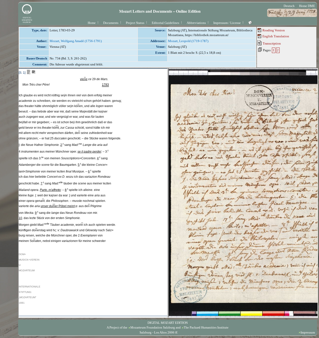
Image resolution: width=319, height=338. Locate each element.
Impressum (308, 332)
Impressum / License (227, 23)
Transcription (271, 43)
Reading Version (273, 30)
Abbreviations (196, 23)
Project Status (135, 23)
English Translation (275, 36)
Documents (110, 23)
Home (92, 23)
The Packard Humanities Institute (206, 327)
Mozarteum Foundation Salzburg (152, 327)
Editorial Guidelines (165, 23)
